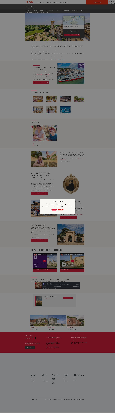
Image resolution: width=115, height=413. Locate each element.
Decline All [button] (60, 209)
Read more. (67, 204)
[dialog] (57, 206)
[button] (57, 212)
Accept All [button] (54, 209)
